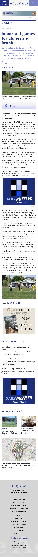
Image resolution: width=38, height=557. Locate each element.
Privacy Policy (16, 548)
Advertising (19, 528)
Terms (24, 548)
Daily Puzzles (19, 503)
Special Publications (19, 509)
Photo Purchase (19, 524)
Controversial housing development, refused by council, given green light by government (18, 465)
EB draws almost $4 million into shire (16, 359)
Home (19, 515)
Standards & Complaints (19, 546)
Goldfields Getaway (19, 512)
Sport (5, 22)
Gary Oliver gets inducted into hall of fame (17, 348)
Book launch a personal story (13, 369)
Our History (19, 531)
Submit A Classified (19, 521)
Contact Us (19, 534)
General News (19, 490)
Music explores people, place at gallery (27, 430)
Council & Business (19, 493)
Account (19, 518)
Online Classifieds (19, 506)
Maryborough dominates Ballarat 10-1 (9, 433)
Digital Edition (19, 500)
